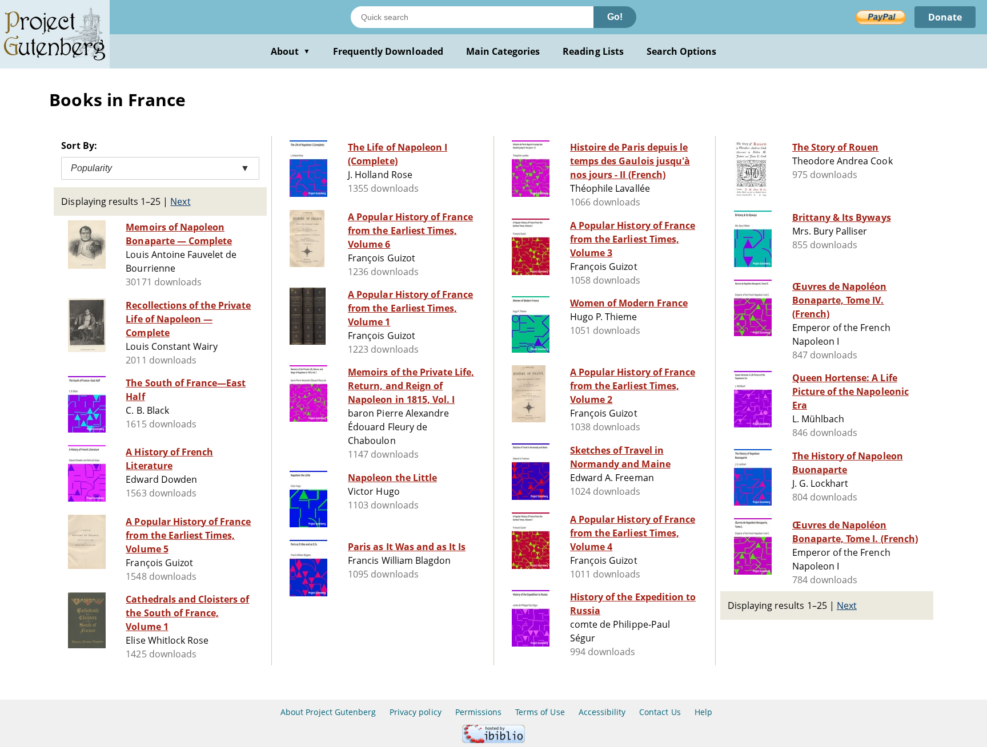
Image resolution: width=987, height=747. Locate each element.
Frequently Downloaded (388, 51)
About (290, 51)
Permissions (478, 711)
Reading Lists (593, 51)
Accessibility (602, 711)
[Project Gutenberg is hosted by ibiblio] (493, 739)
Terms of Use (539, 711)
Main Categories (503, 51)
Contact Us (659, 711)
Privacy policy (416, 711)
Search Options (682, 51)
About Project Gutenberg (328, 711)
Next (180, 201)
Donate (945, 17)
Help (703, 711)
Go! (615, 17)
